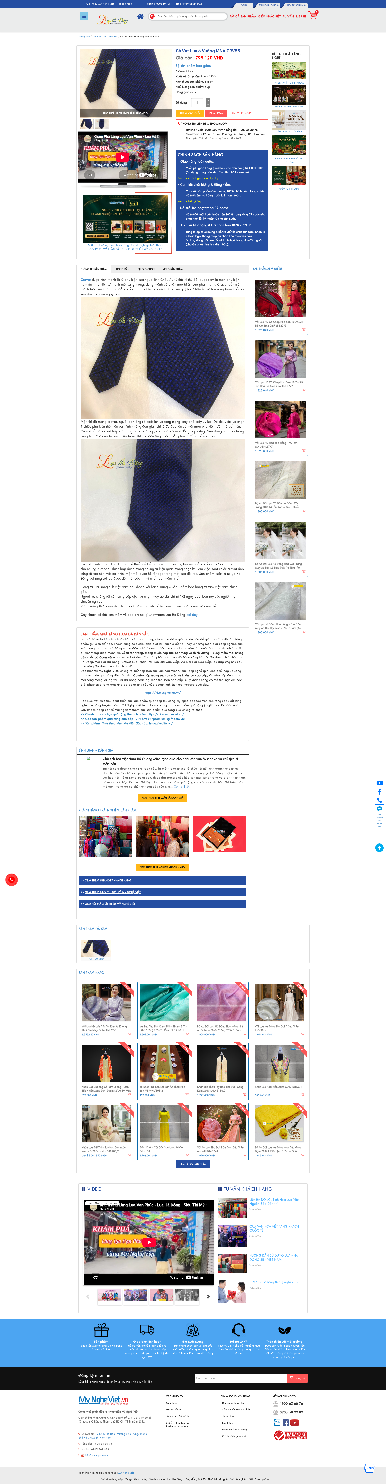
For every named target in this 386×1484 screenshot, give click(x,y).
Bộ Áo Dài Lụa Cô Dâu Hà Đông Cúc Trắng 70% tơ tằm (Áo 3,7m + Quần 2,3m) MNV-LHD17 (277, 507)
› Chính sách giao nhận (234, 1436)
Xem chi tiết (181, 786)
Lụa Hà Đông (175, 1479)
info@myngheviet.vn (191, 3)
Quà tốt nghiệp (238, 1479)
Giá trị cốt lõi (173, 1409)
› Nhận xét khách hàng (234, 1429)
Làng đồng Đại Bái (195, 1479)
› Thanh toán (228, 1416)
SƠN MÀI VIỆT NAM (289, 83)
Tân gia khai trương (136, 1479)
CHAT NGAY (244, 113)
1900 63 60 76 (291, 1404)
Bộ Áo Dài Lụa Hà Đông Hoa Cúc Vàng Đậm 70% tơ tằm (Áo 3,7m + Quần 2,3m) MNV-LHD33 (278, 1151)
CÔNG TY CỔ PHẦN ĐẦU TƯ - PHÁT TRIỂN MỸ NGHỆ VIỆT (125, 249)
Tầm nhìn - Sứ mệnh (177, 1416)
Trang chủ (84, 36)
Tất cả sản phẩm (243, 16)
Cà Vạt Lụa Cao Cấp (105, 36)
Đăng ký (275, 5)
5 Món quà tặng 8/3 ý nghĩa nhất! (275, 1282)
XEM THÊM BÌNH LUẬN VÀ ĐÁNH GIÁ (162, 797)
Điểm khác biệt (269, 16)
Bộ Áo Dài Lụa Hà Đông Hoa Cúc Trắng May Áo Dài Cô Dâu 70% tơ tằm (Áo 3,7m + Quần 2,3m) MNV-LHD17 (278, 567)
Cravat (86, 280)
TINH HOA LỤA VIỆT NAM (289, 106)
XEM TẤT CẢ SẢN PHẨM (193, 1164)
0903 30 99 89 (291, 1412)
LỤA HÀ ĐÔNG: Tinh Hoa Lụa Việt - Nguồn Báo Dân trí (275, 1202)
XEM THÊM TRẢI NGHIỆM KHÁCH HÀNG (162, 867)
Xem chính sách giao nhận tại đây (198, 178)
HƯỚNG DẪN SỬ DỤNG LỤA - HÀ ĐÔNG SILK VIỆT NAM (273, 1258)
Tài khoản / (265, 5)
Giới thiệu (171, 1403)
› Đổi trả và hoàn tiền (233, 1403)
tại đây (192, 615)
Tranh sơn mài (157, 1479)
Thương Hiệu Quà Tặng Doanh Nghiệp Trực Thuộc (131, 245)
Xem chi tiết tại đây (189, 201)
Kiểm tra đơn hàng (296, 5)
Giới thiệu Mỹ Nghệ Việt (100, 3)
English (244, 5)
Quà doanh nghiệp (112, 1479)
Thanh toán (125, 3)
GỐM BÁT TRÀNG (289, 189)
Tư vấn (288, 16)
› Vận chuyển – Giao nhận (236, 1409)
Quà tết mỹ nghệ (218, 1479)
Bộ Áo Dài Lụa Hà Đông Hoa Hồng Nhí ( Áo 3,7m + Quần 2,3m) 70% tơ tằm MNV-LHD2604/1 (221, 1030)
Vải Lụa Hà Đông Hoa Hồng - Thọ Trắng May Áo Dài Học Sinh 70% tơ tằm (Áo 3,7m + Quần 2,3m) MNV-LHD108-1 (278, 628)
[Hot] (106, 1003)
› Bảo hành (227, 1423)
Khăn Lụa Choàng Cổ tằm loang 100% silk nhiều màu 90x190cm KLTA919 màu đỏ (106, 1091)
